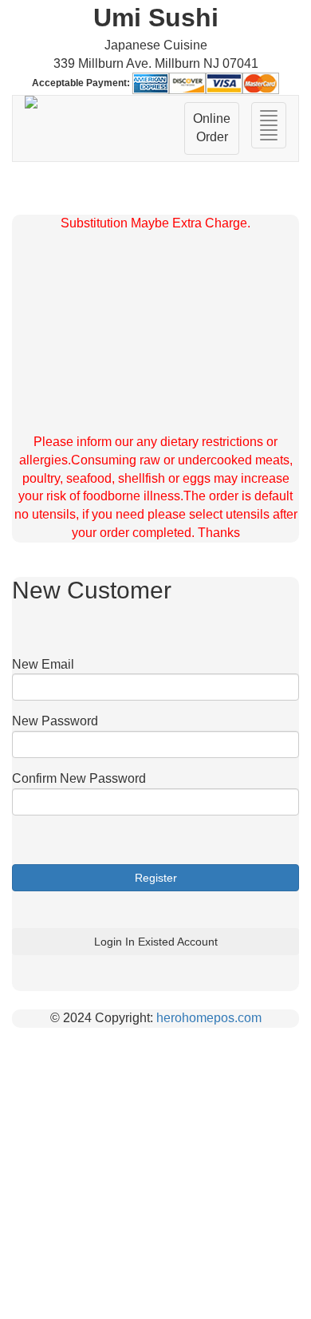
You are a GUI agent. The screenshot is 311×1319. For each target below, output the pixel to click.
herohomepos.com (209, 1018)
